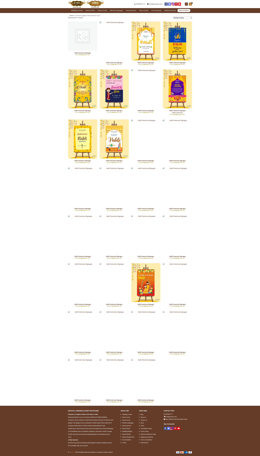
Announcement (131, 10)
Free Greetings (156, 10)
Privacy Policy (145, 431)
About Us (143, 417)
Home (72, 15)
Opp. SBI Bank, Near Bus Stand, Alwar (176, 419)
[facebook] (166, 4)
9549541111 (140, 4)
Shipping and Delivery (147, 437)
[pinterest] (176, 4)
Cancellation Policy (146, 428)
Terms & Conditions (146, 440)
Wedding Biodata (170, 10)
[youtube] (179, 4)
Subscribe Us (144, 443)
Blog (142, 414)
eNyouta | (72, 452)
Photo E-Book (143, 10)
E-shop (124, 443)
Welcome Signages (116, 10)
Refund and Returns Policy (148, 434)
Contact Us (144, 420)
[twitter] (169, 4)
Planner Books (126, 434)
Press (142, 426)
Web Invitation (184, 10)
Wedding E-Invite (77, 10)
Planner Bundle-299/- (128, 437)
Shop (142, 423)
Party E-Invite (90, 10)
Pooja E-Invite (102, 10)
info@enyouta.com (155, 4)
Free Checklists (126, 440)
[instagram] (172, 4)
